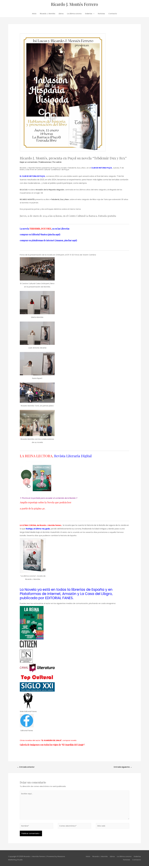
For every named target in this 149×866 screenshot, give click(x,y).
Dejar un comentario (28, 162)
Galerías (88, 13)
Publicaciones (45, 162)
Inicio (34, 13)
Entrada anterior (26, 767)
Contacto (112, 13)
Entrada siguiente (123, 767)
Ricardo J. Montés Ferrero (74, 4)
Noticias (101, 13)
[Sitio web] (112, 826)
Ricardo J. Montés (47, 13)
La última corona (74, 13)
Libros (61, 13)
